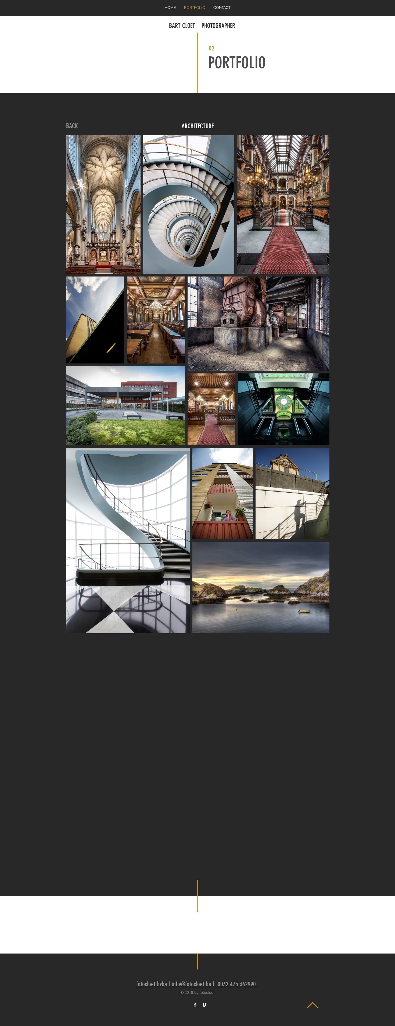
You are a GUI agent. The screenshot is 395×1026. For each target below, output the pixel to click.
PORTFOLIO (237, 62)
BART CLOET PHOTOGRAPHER (202, 26)
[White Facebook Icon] (195, 1005)
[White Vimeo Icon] (204, 1005)
